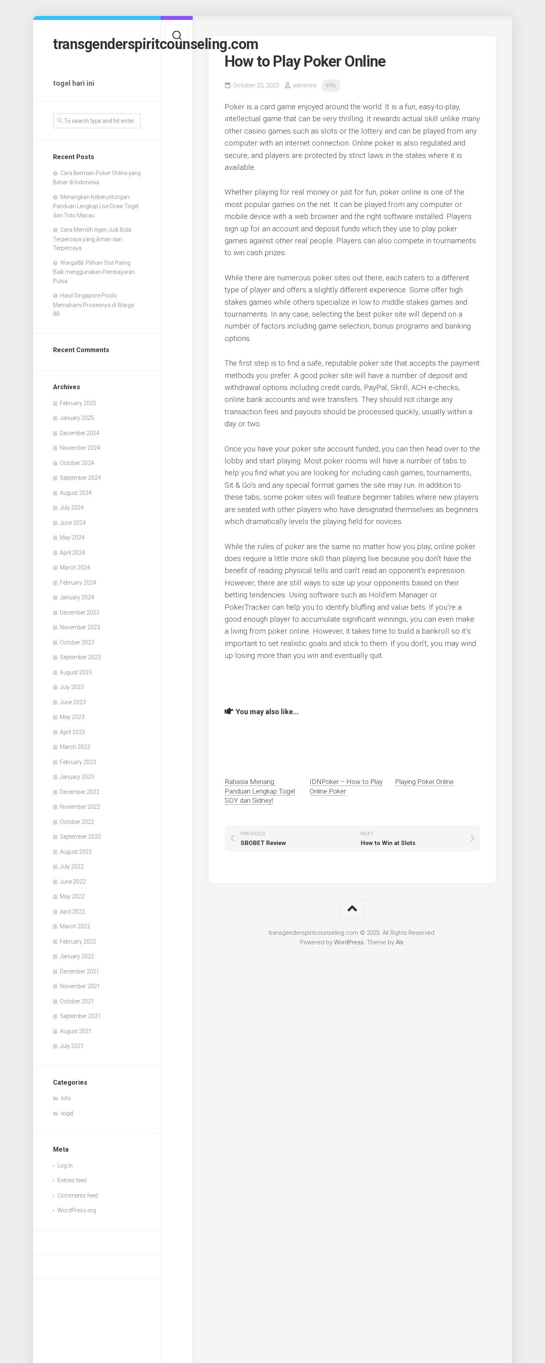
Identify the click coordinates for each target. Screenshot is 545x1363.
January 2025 (77, 418)
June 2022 (73, 881)
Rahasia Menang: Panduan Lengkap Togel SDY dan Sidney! (260, 791)
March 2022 (75, 926)
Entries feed (72, 1180)
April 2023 (72, 732)
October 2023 (77, 642)
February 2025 (78, 403)
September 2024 (80, 478)
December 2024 (79, 433)
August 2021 (76, 1031)
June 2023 (73, 702)
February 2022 (78, 941)
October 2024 (77, 463)
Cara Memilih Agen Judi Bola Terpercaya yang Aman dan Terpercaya (92, 239)
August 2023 (76, 672)
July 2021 (72, 1046)
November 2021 (80, 986)
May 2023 (72, 717)
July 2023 (72, 687)
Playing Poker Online (424, 782)
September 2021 (80, 1016)
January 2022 (77, 956)
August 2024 (76, 493)
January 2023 (77, 777)
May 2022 (72, 896)
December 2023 (79, 612)
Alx (399, 942)
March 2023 (75, 747)
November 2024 (80, 448)
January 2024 (77, 597)
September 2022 (80, 836)
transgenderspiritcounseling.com (97, 44)
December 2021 (79, 971)
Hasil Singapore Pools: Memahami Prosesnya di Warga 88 (93, 304)
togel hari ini (74, 83)
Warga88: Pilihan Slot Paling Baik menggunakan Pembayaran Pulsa (94, 272)
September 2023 (80, 657)
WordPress (349, 942)
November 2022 (80, 807)
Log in (65, 1165)
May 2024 (72, 537)
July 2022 (72, 866)
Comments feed (77, 1195)
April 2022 (72, 911)
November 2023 (80, 627)
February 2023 (78, 762)
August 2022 (76, 852)
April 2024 (72, 553)
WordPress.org (76, 1210)
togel (67, 1113)
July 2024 (72, 507)
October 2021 (77, 1001)
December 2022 (79, 792)
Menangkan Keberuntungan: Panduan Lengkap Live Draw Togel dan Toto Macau (95, 206)
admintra (304, 85)
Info (66, 1098)
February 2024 (78, 582)
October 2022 (77, 822)
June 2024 (73, 523)
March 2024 (75, 567)
